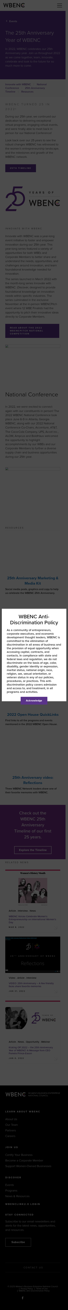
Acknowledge (34, 700)
